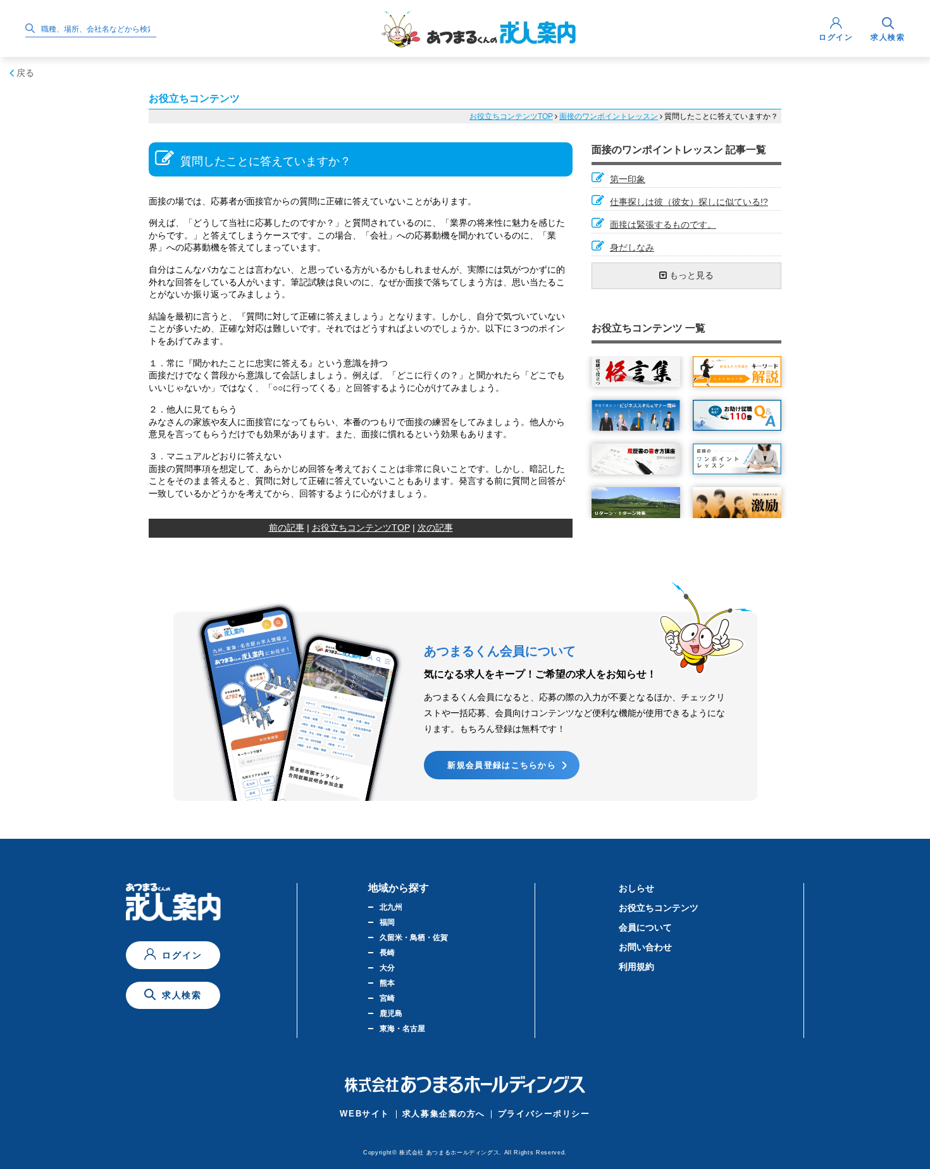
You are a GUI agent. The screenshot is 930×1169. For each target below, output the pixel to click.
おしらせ (636, 888)
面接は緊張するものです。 (663, 225)
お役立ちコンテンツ (658, 907)
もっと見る (690, 275)
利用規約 (636, 966)
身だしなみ (632, 247)
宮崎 (387, 998)
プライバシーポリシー (544, 1113)
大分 (387, 968)
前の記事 (286, 528)
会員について (645, 927)
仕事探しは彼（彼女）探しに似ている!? (689, 202)
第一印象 (627, 179)
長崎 (387, 952)
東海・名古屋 (402, 1028)
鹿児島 (391, 1013)
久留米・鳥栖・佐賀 (414, 937)
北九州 (391, 907)
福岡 (387, 922)
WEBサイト (364, 1113)
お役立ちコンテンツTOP (511, 116)
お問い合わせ (645, 947)
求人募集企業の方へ (443, 1113)
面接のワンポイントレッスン (608, 116)
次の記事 (435, 528)
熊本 (387, 983)
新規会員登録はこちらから (501, 765)
